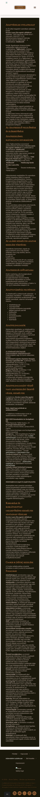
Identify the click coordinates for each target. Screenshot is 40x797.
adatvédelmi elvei (23, 452)
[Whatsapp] (24, 793)
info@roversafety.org (13, 160)
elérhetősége (10, 465)
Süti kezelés (30, 758)
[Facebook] (34, 793)
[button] (35, 7)
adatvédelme (10, 452)
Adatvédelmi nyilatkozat (14, 758)
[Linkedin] (29, 793)
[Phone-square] (15, 793)
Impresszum (20, 763)
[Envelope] (19, 793)
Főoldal (14, 754)
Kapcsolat (24, 754)
